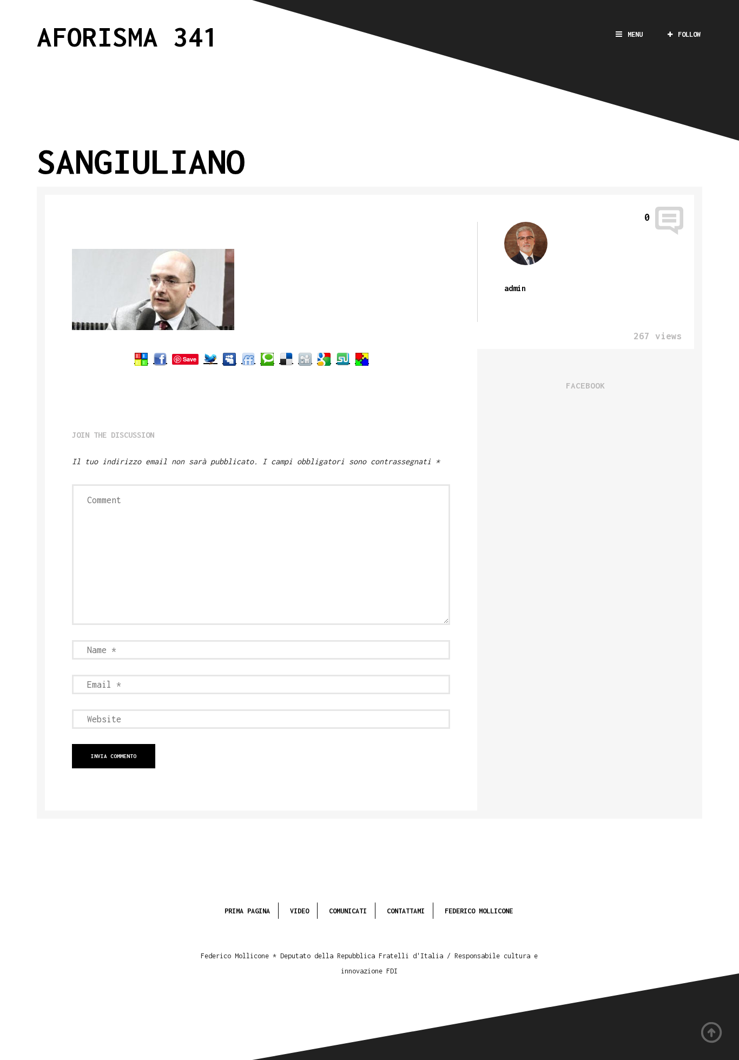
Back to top (712, 1033)
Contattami (406, 911)
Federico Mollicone (479, 911)
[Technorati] (267, 358)
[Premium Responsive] (362, 358)
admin (515, 288)
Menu (635, 34)
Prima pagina (247, 911)
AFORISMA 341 (128, 36)
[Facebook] (160, 358)
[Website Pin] (141, 358)
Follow (689, 34)
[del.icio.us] (286, 358)
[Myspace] (229, 358)
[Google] (324, 358)
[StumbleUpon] (343, 358)
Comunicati (348, 911)
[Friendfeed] (248, 358)
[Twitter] (210, 358)
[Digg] (305, 358)
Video (299, 911)
